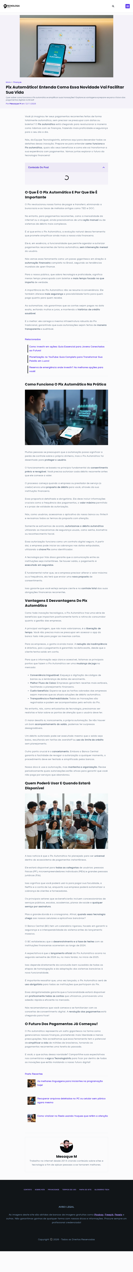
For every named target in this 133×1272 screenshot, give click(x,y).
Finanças (17, 82)
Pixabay (99, 1214)
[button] (127, 6)
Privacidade (53, 1190)
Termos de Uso (69, 1190)
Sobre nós (40, 1190)
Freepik (109, 1214)
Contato (28, 1190)
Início (8, 82)
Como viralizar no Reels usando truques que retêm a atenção (72, 1116)
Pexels (118, 1214)
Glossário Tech (102, 1190)
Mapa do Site (85, 1190)
